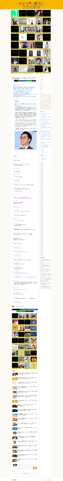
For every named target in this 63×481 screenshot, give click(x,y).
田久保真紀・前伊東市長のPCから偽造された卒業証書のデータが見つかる (23, 88)
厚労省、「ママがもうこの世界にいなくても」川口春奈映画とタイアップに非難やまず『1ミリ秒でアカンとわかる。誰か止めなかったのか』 (45, 275)
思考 (19, 306)
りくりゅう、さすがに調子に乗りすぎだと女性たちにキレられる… (22, 90)
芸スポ (13, 306)
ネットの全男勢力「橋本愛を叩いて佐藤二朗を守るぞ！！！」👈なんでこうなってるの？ (45, 124)
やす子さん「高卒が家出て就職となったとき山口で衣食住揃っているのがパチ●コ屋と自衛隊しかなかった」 (45, 135)
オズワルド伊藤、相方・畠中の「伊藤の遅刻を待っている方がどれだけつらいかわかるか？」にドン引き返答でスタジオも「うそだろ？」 (45, 270)
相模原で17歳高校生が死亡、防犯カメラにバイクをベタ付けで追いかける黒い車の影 (24, 96)
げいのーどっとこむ (44, 156)
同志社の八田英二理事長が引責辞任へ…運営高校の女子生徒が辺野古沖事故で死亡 (24, 87)
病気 (21, 306)
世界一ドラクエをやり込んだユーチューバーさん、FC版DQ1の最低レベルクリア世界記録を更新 (45, 146)
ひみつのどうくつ (44, 157)
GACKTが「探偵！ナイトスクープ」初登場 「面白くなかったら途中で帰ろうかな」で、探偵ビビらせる (45, 131)
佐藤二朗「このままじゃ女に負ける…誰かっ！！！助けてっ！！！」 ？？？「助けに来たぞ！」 (45, 120)
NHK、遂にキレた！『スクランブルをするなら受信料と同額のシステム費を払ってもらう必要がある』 (45, 283)
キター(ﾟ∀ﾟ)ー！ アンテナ (45, 152)
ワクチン (16, 306)
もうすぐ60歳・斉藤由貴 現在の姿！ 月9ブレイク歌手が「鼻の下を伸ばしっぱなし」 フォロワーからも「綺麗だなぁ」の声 (45, 288)
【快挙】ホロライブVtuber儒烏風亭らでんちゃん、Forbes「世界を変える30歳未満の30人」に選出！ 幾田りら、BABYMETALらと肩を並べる (45, 280)
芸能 (23, 306)
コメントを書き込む (25, 473)
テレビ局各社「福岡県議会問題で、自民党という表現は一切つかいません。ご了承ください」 (45, 260)
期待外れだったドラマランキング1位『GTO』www (45, 263)
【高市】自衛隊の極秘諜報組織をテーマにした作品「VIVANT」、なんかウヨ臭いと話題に (45, 266)
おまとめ (43, 151)
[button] (34, 81)
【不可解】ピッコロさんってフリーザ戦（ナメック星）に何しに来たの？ (23, 89)
